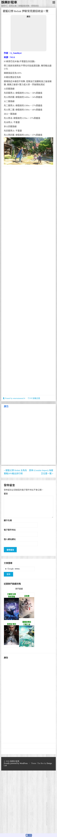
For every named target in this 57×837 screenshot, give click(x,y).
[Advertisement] (28, 34)
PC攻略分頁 (35, 398)
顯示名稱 (8, 520)
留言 (6, 493)
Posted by (15, 398)
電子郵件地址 (10, 530)
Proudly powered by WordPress (16, 763)
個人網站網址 (10, 539)
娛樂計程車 (9, 2)
